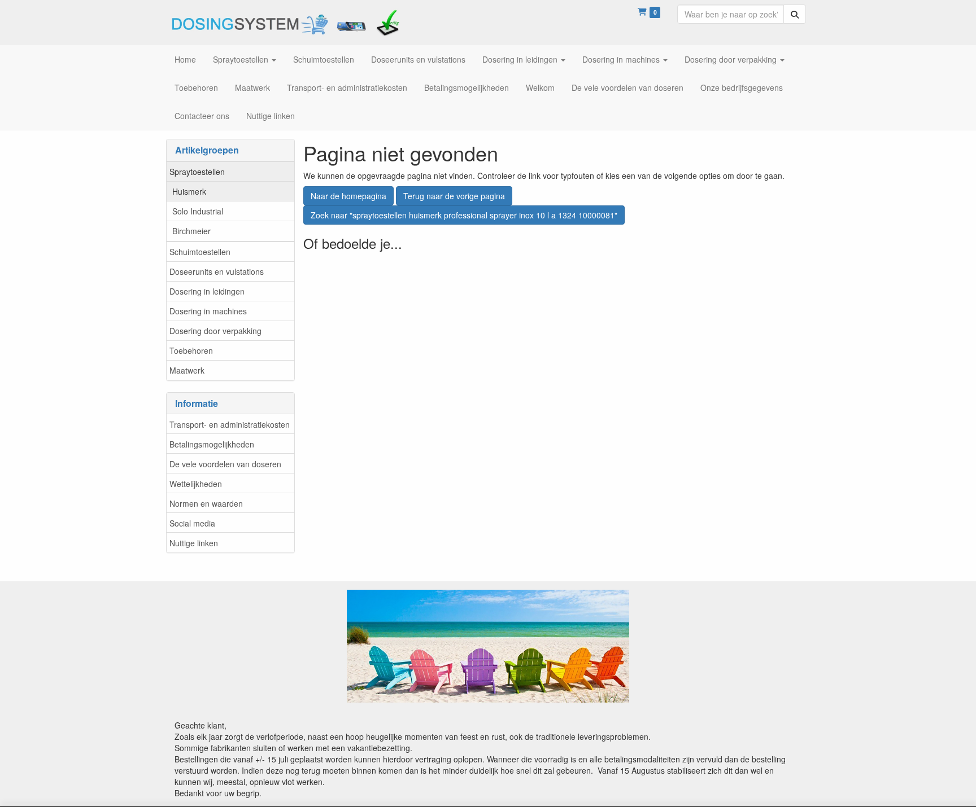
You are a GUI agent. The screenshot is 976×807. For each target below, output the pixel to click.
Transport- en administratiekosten (229, 424)
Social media (192, 523)
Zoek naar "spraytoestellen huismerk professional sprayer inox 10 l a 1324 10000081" (464, 215)
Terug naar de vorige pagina (454, 195)
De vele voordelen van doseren (225, 464)
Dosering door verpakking (215, 330)
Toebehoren (191, 350)
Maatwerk (186, 370)
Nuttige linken (193, 543)
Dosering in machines (208, 311)
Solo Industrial (197, 211)
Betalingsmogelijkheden (211, 444)
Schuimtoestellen (199, 251)
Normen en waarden (206, 503)
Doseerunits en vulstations (216, 271)
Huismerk (189, 191)
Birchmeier (191, 230)
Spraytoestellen (197, 171)
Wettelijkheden (195, 483)
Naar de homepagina (348, 195)
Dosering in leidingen (207, 291)
